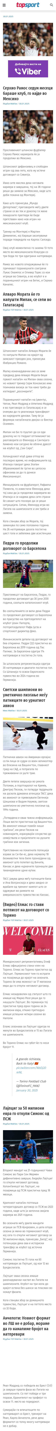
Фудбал (6, 103)
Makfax (14, 103)
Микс (5, 710)
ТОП (12, 310)
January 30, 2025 (26, 1090)
